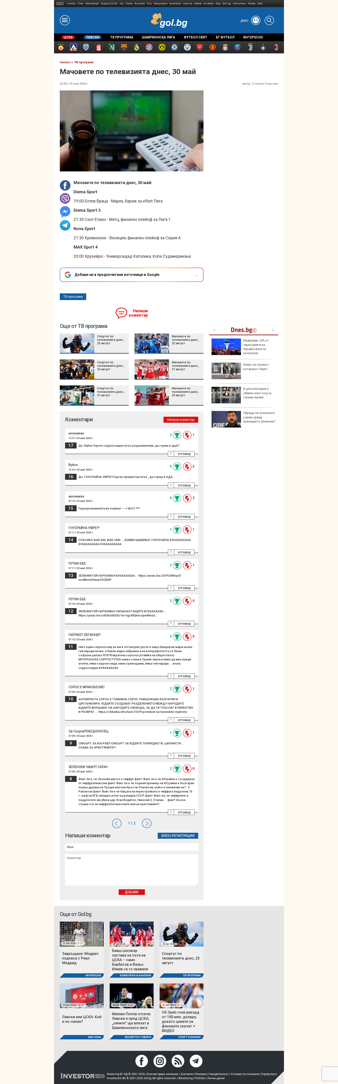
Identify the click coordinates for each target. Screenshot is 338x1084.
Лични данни (216, 1078)
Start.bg (227, 3)
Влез (165, 836)
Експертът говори (138, 1037)
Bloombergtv (92, 3)
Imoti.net (187, 3)
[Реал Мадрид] (136, 47)
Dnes (80, 3)
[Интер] (262, 47)
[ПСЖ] (237, 47)
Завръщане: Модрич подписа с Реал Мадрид (80, 958)
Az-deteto (209, 3)
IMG (60, 3)
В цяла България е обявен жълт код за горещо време (257, 393)
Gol (121, 3)
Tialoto (129, 3)
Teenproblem (160, 3)
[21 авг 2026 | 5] (82, 934)
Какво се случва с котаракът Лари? (256, 366)
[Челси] (174, 47)
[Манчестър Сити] (186, 47)
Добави (131, 892)
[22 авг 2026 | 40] (82, 995)
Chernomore (239, 3)
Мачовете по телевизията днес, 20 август (185, 392)
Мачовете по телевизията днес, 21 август (185, 366)
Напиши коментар (138, 313)
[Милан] (275, 47)
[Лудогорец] (111, 47)
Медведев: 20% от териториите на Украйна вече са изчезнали (256, 347)
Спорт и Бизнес (189, 1037)
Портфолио (268, 1074)
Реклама (200, 1074)
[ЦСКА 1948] (98, 47)
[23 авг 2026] (181, 934)
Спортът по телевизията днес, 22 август (110, 366)
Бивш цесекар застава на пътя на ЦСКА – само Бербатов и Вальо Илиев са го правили (130, 959)
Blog (218, 3)
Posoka (251, 3)
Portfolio (200, 1078)
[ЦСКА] (60, 47)
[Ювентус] (250, 47)
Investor (71, 3)
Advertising (185, 1078)
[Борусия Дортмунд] (161, 47)
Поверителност (219, 1074)
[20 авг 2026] (132, 934)
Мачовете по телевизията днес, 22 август (185, 340)
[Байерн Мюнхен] (149, 47)
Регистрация (183, 836)
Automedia (175, 3)
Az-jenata (140, 3)
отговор (184, 454)
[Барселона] (123, 47)
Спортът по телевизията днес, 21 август (110, 392)
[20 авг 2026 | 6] (132, 995)
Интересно (93, 975)
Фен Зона (94, 1037)
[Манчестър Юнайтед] (212, 47)
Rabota (198, 3)
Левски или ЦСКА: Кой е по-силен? (81, 1019)
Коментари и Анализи (135, 975)
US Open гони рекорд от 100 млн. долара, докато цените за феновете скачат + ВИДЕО (180, 1021)
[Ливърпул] (224, 47)
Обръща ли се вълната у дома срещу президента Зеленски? (259, 417)
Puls (149, 3)
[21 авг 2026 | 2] (181, 995)
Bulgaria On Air (109, 3)
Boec (260, 3)
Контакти (187, 1074)
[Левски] (73, 47)
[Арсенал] (199, 47)
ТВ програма (73, 296)
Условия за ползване (245, 1074)
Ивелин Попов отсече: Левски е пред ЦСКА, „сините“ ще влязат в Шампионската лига (131, 1021)
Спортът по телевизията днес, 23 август (110, 340)
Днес (249, 20)
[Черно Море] (85, 47)
